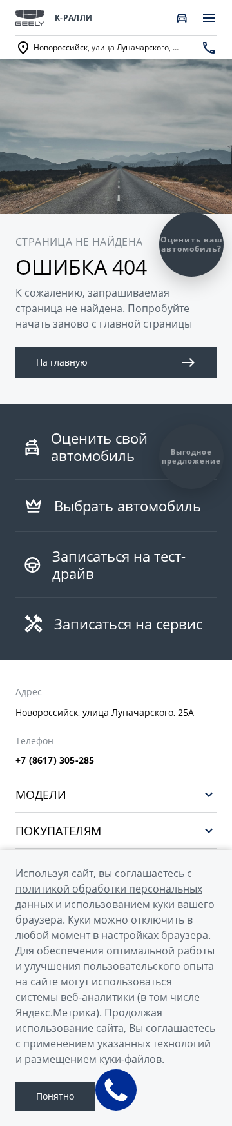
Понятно (55, 1096)
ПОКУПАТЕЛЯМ (58, 830)
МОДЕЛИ (40, 794)
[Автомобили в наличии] (181, 18)
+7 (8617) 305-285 (54, 760)
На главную (62, 362)
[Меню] (209, 18)
